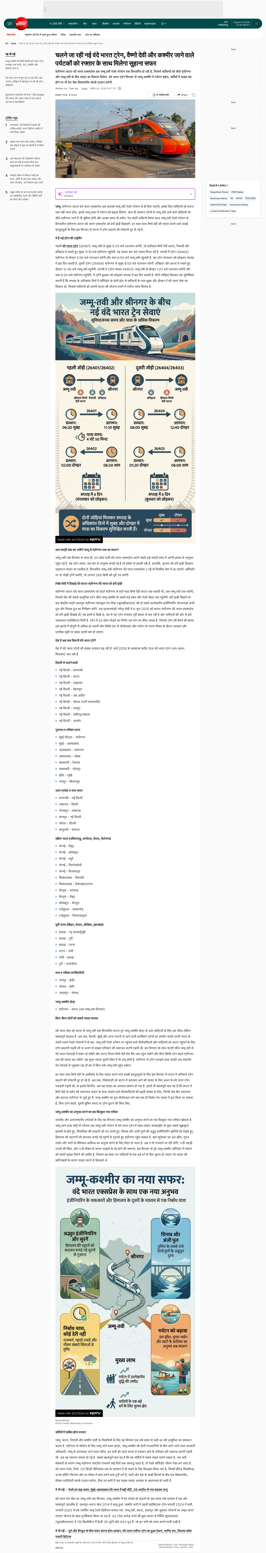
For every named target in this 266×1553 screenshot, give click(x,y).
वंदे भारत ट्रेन (70, 246)
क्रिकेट (105, 23)
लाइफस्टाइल (150, 23)
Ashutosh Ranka (239, 204)
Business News (218, 198)
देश (84, 23)
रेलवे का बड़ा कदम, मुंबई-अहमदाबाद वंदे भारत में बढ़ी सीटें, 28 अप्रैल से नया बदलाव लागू (118, 1490)
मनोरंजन (127, 23)
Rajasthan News (219, 192)
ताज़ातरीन (72, 23)
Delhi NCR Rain (218, 204)
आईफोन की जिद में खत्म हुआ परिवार (41, 34)
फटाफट (116, 23)
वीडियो (138, 23)
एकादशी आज (75, 34)
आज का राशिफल (92, 34)
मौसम (63, 34)
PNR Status (237, 192)
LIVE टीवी (57, 23)
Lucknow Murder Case (223, 210)
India (84, 88)
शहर (94, 23)
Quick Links (217, 185)
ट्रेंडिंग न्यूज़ (11, 118)
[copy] (193, 95)
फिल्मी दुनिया (250, 198)
